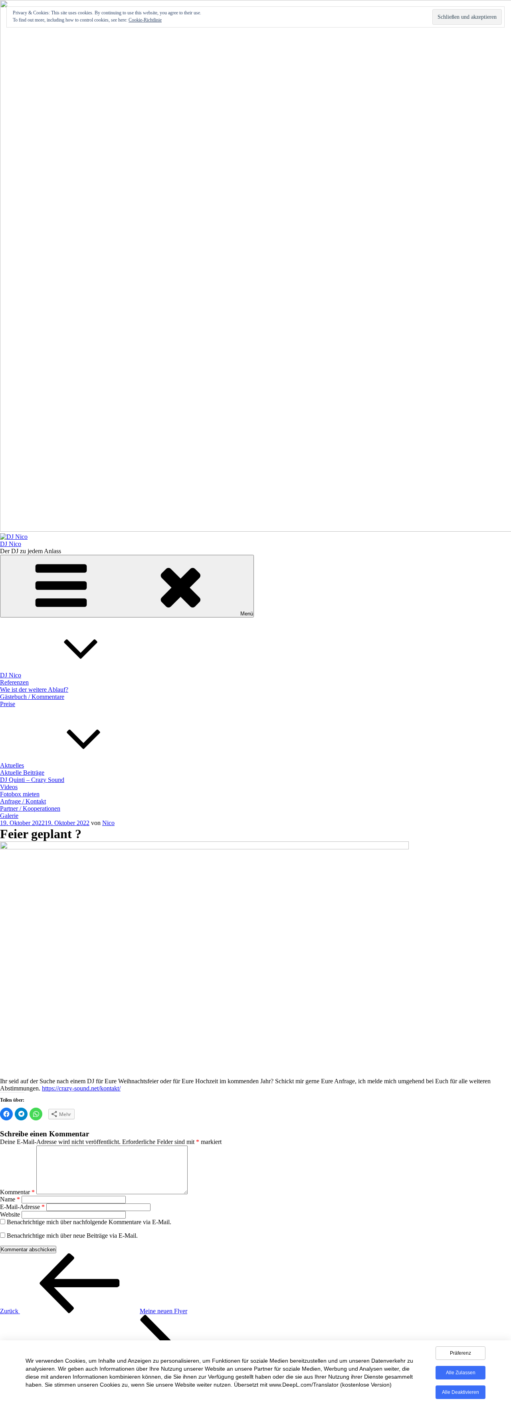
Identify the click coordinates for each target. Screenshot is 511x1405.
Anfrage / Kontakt (23, 801)
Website (10, 1214)
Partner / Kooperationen (30, 808)
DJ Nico (10, 543)
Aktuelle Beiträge (22, 772)
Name (10, 1199)
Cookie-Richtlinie (145, 20)
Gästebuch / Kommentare (32, 696)
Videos (9, 787)
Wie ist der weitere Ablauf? (34, 689)
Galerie (9, 815)
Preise (7, 704)
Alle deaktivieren (460, 1392)
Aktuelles (12, 765)
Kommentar (17, 1192)
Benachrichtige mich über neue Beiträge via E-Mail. (72, 1235)
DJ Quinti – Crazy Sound (32, 779)
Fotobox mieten (20, 794)
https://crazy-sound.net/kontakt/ (81, 1088)
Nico (108, 822)
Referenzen (14, 682)
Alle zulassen (460, 1372)
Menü (246, 614)
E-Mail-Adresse (22, 1206)
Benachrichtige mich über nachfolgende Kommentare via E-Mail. (89, 1222)
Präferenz (460, 1353)
